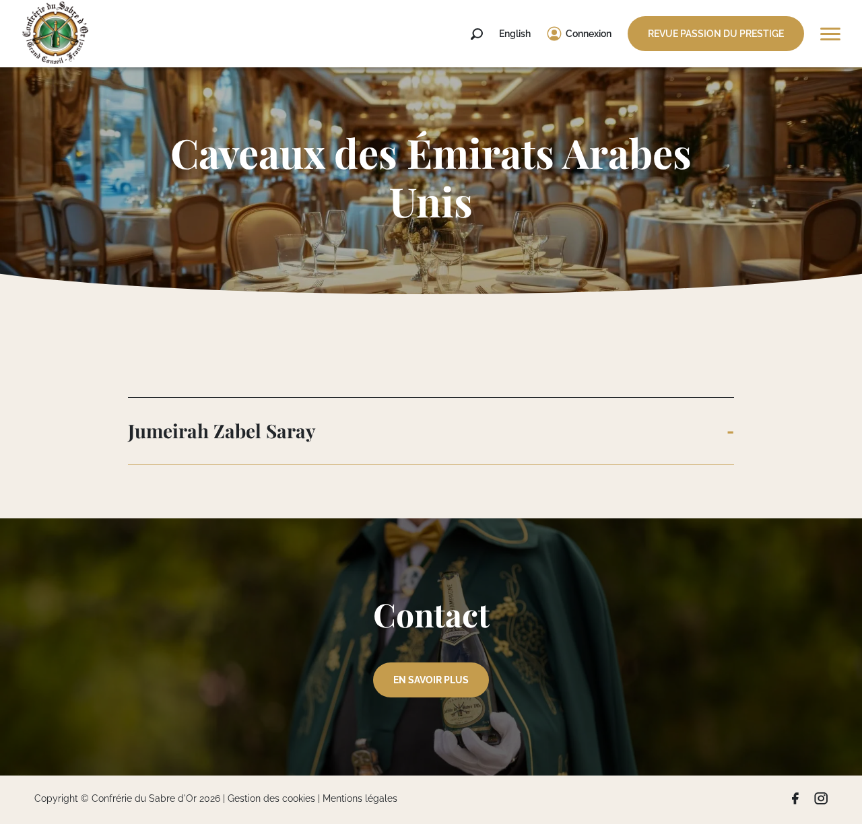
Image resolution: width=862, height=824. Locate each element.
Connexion (588, 33)
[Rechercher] (477, 34)
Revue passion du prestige (716, 33)
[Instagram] (821, 798)
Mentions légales (360, 798)
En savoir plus (431, 680)
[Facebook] (795, 798)
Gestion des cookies (271, 798)
